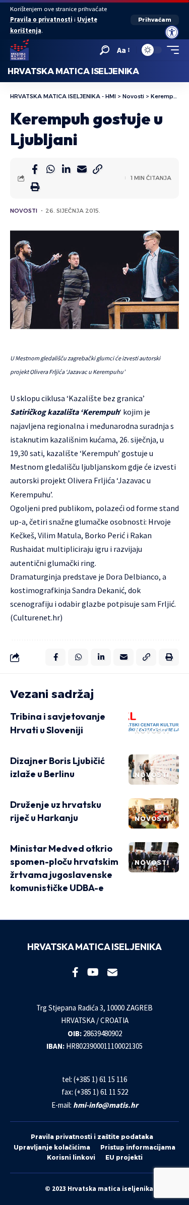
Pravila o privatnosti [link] (41, 19)
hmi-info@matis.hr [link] (105, 1105)
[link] (172, 32)
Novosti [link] (23, 210)
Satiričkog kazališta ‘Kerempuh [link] (64, 412)
